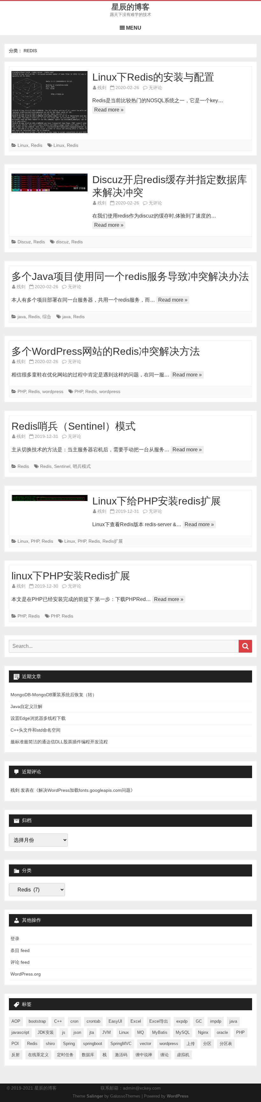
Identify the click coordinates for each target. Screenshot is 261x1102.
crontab (93, 1021)
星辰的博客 (130, 7)
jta (91, 1032)
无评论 (155, 87)
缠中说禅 (144, 1054)
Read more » (108, 109)
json (77, 1032)
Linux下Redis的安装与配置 (153, 77)
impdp (215, 1021)
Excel (135, 1021)
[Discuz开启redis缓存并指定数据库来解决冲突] (49, 182)
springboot (92, 1043)
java (22, 316)
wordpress (52, 391)
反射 (15, 1054)
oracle (222, 1032)
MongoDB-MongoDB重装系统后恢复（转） (54, 694)
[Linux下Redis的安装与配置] (49, 102)
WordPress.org (26, 974)
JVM (106, 1032)
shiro (50, 1043)
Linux (23, 145)
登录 (15, 938)
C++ (58, 1021)
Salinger (95, 1096)
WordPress (177, 1096)
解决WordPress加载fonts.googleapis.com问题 (84, 790)
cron (74, 1021)
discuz (62, 241)
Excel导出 (158, 1021)
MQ (140, 1032)
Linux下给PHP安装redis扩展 (156, 501)
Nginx (203, 1032)
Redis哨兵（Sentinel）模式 (73, 426)
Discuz (24, 241)
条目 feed (20, 950)
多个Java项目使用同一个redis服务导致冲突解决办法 (130, 276)
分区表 (226, 1043)
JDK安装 (46, 1032)
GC (199, 1021)
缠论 (164, 1054)
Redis (36, 145)
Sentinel (62, 466)
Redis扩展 (112, 541)
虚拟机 (183, 1054)
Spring (69, 1043)
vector (145, 1043)
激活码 (121, 1054)
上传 (191, 1043)
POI (15, 1043)
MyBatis (159, 1032)
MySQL (183, 1032)
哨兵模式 (82, 466)
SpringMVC (120, 1043)
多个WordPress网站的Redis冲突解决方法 (105, 351)
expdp (181, 1021)
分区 (207, 1043)
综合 (46, 316)
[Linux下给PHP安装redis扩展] (49, 498)
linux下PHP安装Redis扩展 (70, 576)
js (63, 1032)
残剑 (101, 87)
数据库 (88, 1054)
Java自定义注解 (26, 706)
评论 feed (20, 962)
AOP (15, 1021)
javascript (20, 1032)
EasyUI (115, 1021)
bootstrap (37, 1021)
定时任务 (65, 1054)
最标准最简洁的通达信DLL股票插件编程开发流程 (59, 741)
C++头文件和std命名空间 (35, 730)
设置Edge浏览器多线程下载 (38, 718)
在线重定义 (38, 1054)
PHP (22, 391)
